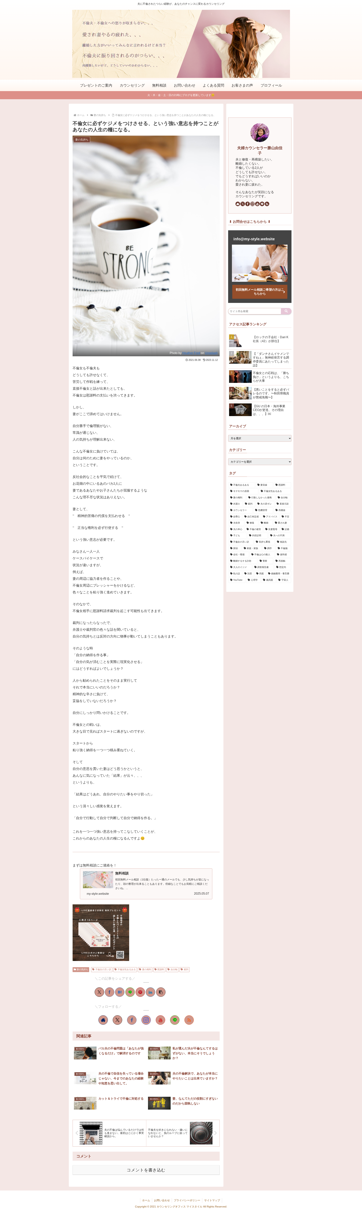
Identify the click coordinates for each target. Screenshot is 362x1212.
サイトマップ (212, 1200)
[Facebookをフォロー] (132, 1020)
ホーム (146, 1200)
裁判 (186, 969)
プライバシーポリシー (187, 1200)
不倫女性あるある (127, 969)
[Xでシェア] (99, 992)
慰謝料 (160, 969)
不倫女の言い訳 (103, 969)
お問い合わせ (162, 1200)
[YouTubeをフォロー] (160, 1020)
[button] (161, 992)
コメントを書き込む (146, 1170)
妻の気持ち (82, 969)
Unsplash (211, 353)
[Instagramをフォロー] (146, 1020)
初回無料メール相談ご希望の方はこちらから (260, 291)
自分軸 (174, 969)
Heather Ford (191, 353)
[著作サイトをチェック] (103, 1020)
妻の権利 (146, 969)
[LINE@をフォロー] (174, 1020)
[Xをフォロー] (117, 1020)
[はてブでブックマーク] (119, 992)
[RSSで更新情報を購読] (189, 1020)
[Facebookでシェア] (109, 992)
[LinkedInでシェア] (150, 992)
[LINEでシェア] (130, 992)
